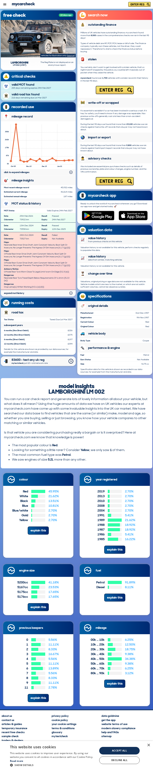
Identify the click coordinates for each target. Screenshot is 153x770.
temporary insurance (14, 728)
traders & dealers (12, 740)
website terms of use (114, 723)
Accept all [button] (119, 750)
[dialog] (76, 755)
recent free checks (13, 732)
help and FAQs (110, 732)
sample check (10, 736)
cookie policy (60, 719)
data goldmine (110, 715)
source (71, 55)
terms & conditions (63, 728)
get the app (108, 719)
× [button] (148, 745)
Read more (16, 761)
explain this (38, 530)
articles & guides (12, 723)
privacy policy (60, 715)
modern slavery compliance (118, 728)
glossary (57, 732)
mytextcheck (60, 736)
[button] (52, 765)
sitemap (106, 736)
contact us (8, 719)
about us (7, 715)
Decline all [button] (119, 760)
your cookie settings (64, 723)
